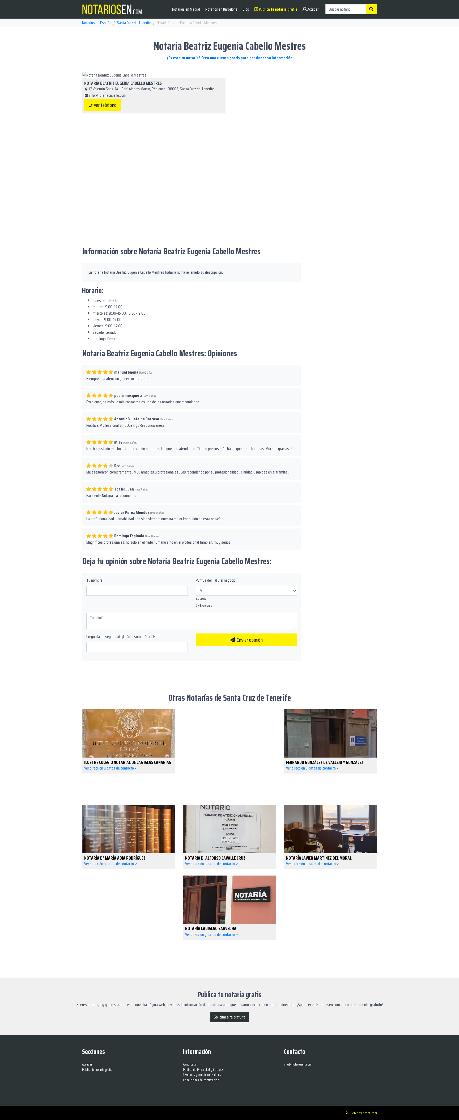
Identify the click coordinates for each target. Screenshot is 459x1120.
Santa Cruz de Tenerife (134, 22)
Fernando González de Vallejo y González (324, 762)
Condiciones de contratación (201, 1080)
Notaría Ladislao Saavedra (210, 928)
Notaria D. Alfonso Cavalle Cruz (215, 858)
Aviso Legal (190, 1064)
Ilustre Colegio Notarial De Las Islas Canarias (127, 762)
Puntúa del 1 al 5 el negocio (216, 580)
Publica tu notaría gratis (277, 9)
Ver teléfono (104, 105)
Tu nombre (94, 580)
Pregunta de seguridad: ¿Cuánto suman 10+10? (120, 636)
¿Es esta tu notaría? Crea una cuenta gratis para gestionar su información (229, 57)
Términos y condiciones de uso (203, 1074)
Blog (246, 9)
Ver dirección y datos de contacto (109, 768)
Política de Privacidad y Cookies (203, 1069)
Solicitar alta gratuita (229, 1017)
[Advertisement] (305, 109)
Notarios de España (96, 22)
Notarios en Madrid (186, 9)
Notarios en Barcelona (221, 9)
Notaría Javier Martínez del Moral (319, 858)
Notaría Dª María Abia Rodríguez (115, 858)
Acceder (312, 9)
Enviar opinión (249, 640)
